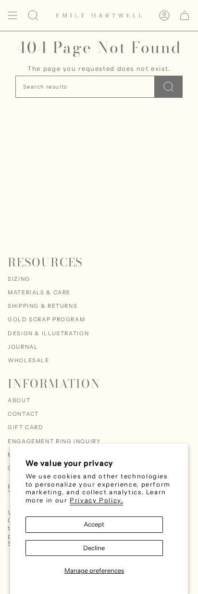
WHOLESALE (29, 360)
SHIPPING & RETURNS (42, 306)
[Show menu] (12, 15)
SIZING (19, 279)
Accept (94, 524)
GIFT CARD (26, 427)
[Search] (169, 87)
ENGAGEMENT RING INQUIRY (54, 441)
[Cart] (184, 15)
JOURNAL (23, 346)
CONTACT (23, 413)
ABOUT (19, 400)
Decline (94, 548)
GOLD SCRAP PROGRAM (46, 319)
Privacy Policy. (96, 500)
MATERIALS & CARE (39, 292)
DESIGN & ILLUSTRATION (48, 333)
